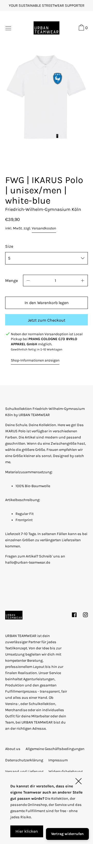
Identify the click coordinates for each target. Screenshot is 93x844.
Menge (11, 280)
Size (9, 246)
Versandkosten (44, 228)
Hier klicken (27, 831)
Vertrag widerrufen (67, 834)
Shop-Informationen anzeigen (35, 360)
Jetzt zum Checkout (46, 320)
